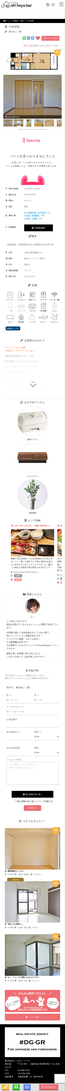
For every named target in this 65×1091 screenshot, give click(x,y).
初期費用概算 (39, 228)
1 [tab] (27, 586)
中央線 (27, 215)
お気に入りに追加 (50, 38)
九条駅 (34, 218)
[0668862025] (5, 1087)
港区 (22, 21)
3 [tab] (37, 586)
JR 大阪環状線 (30, 212)
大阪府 (15, 21)
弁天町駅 (42, 212)
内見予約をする (49, 1087)
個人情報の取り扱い (33, 794)
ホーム (7, 21)
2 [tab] (32, 586)
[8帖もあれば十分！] (32, 97)
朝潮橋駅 (35, 215)
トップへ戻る (33, 1017)
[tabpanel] (32, 553)
